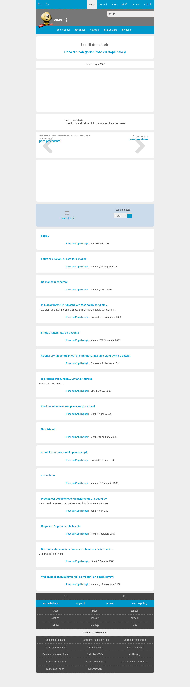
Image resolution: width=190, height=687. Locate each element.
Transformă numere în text (95, 640)
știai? (124, 4)
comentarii (80, 30)
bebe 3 (45, 235)
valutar (55, 625)
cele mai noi (63, 30)
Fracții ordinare (95, 647)
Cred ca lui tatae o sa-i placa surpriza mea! (68, 406)
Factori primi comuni (55, 647)
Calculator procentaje (134, 640)
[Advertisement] (95, 91)
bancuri (103, 4)
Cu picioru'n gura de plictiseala (60, 526)
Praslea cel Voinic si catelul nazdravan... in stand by (74, 498)
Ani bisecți (134, 654)
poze (91, 4)
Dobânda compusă (95, 661)
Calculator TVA (95, 654)
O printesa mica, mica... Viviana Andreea (66, 378)
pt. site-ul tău (110, 30)
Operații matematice (55, 661)
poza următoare (139, 138)
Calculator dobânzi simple (134, 661)
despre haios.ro (50, 603)
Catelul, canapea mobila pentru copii (64, 452)
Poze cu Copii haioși (77, 243)
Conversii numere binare (55, 654)
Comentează (67, 218)
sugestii (80, 603)
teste (114, 4)
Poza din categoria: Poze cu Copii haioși (95, 52)
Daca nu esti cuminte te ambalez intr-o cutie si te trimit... (76, 549)
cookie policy (139, 603)
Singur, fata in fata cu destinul (60, 332)
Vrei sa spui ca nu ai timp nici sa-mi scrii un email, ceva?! (77, 576)
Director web (95, 669)
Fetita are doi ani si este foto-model (63, 259)
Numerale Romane (55, 640)
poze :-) (53, 19)
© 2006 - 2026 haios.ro (95, 632)
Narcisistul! (48, 429)
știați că (55, 618)
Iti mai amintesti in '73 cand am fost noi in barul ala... (74, 305)
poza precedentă (65, 139)
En (47, 4)
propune (126, 30)
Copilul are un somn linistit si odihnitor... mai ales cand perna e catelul (85, 355)
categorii (94, 30)
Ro (39, 4)
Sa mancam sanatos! (54, 282)
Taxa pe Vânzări (134, 647)
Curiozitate (48, 475)
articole (148, 4)
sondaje (95, 625)
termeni (110, 603)
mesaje (136, 4)
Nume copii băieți (55, 669)
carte (134, 625)
